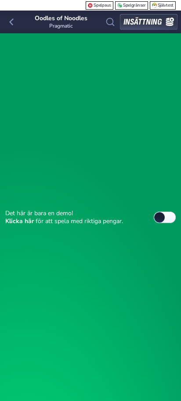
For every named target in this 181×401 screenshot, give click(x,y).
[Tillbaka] (11, 22)
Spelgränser (134, 5)
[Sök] (110, 22)
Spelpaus (102, 5)
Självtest (166, 5)
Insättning (142, 22)
